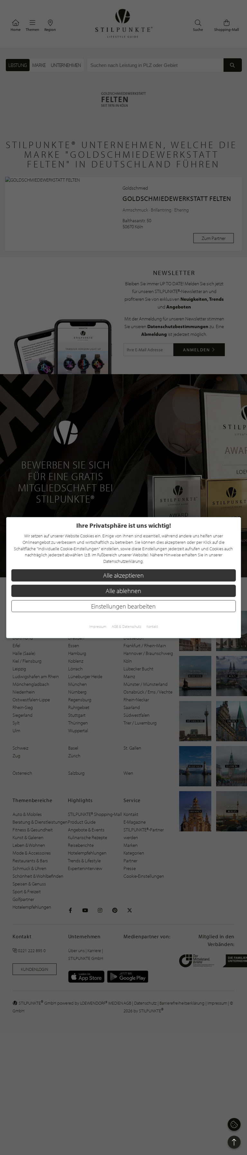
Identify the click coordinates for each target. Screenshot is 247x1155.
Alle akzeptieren (123, 575)
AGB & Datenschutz (126, 626)
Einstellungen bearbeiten (123, 606)
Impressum (97, 626)
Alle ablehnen (124, 591)
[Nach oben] (234, 1142)
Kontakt (152, 626)
